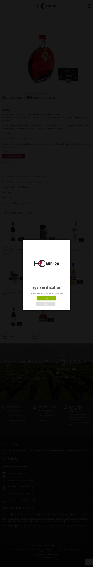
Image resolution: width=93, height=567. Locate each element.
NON (46, 304)
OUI (46, 298)
